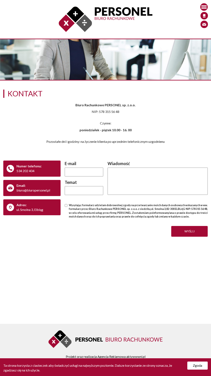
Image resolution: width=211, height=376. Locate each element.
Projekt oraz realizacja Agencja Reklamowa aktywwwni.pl (105, 356)
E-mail (70, 163)
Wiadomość (119, 163)
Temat (71, 182)
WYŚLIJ (189, 231)
